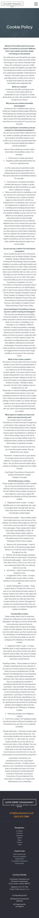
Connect (19, 842)
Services (19, 833)
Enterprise (19, 835)
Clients (19, 838)
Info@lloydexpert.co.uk (21, 889)
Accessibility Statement (20, 861)
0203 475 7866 (21, 816)
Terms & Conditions (19, 857)
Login (19, 844)
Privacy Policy (19, 863)
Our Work (19, 831)
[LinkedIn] (17, 868)
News (19, 840)
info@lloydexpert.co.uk (21, 813)
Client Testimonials (19, 854)
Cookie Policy (19, 859)
